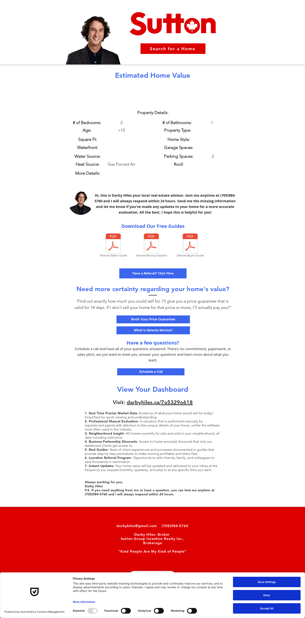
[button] (153, 273)
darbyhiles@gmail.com (136, 526)
